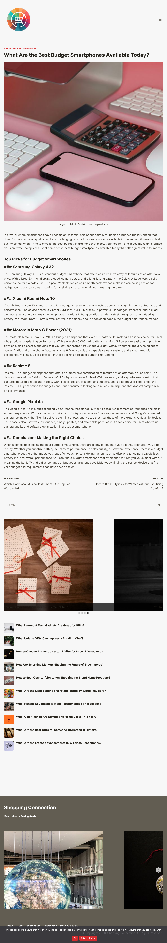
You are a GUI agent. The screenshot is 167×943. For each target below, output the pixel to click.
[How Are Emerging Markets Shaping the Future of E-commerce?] (9, 679)
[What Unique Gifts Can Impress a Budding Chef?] (9, 653)
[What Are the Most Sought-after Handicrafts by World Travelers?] (9, 705)
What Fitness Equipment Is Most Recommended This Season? (58, 715)
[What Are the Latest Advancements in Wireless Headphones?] (9, 757)
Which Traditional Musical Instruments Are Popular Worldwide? (37, 483)
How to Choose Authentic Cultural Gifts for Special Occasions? (59, 663)
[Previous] (8, 869)
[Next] (158, 869)
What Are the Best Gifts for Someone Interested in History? (57, 741)
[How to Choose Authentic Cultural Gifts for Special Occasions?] (9, 666)
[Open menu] (160, 19)
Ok (74, 938)
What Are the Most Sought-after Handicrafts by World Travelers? (61, 702)
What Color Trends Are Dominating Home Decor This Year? (56, 728)
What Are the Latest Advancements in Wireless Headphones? (58, 754)
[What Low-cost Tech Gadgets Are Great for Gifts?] (9, 640)
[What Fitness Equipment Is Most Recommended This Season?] (9, 718)
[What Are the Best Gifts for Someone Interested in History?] (9, 744)
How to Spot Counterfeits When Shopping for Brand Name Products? (63, 689)
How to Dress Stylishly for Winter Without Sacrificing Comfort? (129, 483)
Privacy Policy (88, 938)
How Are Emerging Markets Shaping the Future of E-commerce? (60, 676)
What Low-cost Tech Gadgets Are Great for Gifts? (50, 637)
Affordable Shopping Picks (20, 48)
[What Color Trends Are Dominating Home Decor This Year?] (9, 731)
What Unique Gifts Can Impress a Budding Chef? (49, 650)
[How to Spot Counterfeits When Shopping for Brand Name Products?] (9, 692)
